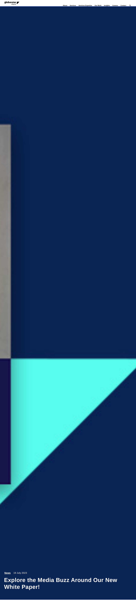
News (7, 573)
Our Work (98, 5)
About (65, 5)
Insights (107, 5)
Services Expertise (85, 5)
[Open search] (130, 6)
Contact (123, 5)
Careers (115, 5)
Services (73, 5)
